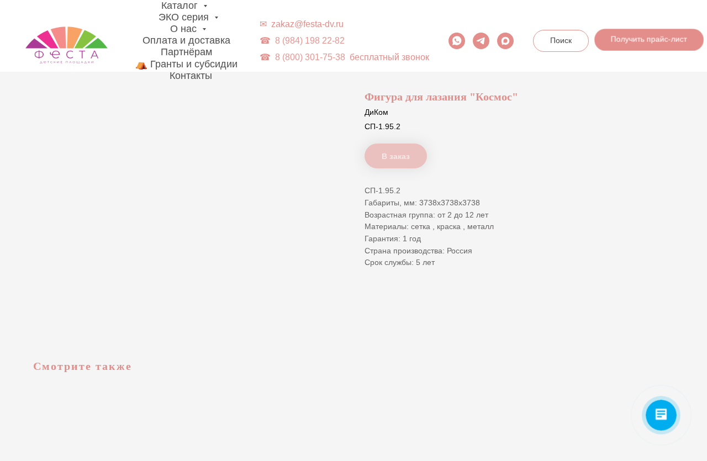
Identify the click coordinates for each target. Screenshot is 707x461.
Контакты (191, 75)
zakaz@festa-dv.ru (307, 24)
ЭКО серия (185, 17)
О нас (184, 28)
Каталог (181, 5)
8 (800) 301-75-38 (310, 57)
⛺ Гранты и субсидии (186, 64)
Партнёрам (186, 51)
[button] (648, 42)
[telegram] (481, 41)
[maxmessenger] (505, 41)
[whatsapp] (457, 41)
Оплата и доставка (186, 40)
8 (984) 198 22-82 (310, 40)
